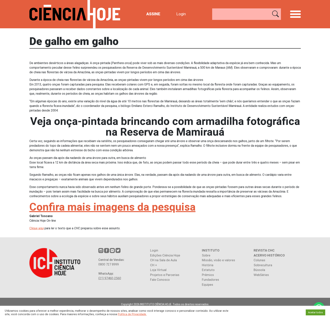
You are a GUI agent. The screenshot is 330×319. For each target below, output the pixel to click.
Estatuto (208, 270)
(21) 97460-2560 (109, 278)
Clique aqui (36, 228)
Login (181, 14)
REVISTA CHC (264, 250)
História (207, 265)
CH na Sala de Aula (163, 260)
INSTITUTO (210, 250)
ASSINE (153, 14)
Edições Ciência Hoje (165, 255)
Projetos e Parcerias (164, 275)
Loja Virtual (158, 270)
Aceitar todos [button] (315, 312)
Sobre (206, 255)
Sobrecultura (263, 265)
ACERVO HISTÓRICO (269, 255)
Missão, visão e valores (218, 260)
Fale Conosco (160, 280)
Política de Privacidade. (132, 314)
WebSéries (261, 275)
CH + (153, 265)
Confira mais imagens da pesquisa (112, 207)
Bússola (259, 270)
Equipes (207, 284)
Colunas (259, 260)
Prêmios (208, 275)
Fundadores (210, 280)
